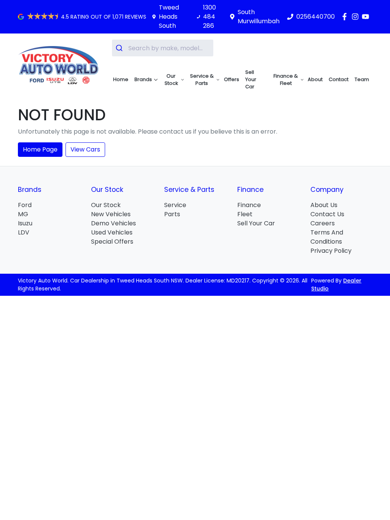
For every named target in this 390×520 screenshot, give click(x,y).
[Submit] (120, 48)
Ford (25, 205)
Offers (231, 79)
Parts (172, 214)
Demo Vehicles (113, 223)
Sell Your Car (250, 79)
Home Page (40, 149)
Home (120, 79)
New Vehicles (111, 214)
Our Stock (171, 79)
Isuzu (25, 223)
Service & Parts (202, 79)
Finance (249, 205)
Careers (322, 223)
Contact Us (327, 214)
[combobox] (162, 48)
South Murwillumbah (259, 17)
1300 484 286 (209, 16)
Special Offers (112, 241)
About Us (323, 205)
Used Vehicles (112, 232)
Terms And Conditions (326, 237)
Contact (338, 79)
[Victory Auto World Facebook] (346, 16)
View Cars (85, 149)
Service (175, 205)
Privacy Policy (331, 250)
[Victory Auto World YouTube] (367, 16)
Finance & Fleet (285, 79)
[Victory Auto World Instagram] (357, 16)
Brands (143, 79)
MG (23, 214)
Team (362, 79)
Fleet (245, 214)
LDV (23, 232)
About (315, 79)
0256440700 (315, 16)
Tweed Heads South (169, 16)
